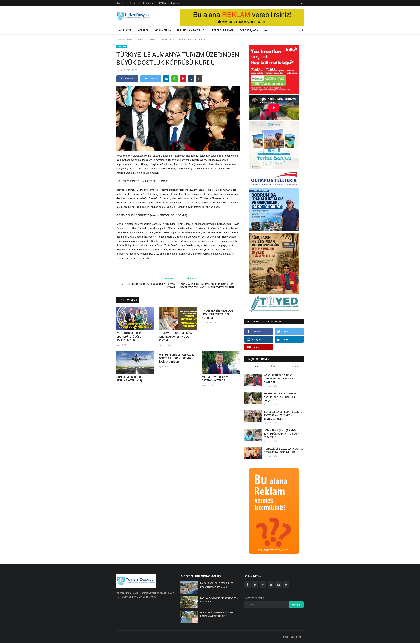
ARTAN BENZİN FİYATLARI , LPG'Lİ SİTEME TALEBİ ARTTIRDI (218, 314)
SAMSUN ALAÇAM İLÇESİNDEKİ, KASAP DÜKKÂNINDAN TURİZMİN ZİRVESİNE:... (281, 434)
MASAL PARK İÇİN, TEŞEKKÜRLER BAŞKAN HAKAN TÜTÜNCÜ (216, 585)
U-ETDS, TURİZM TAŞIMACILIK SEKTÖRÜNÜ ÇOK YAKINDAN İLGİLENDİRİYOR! (177, 358)
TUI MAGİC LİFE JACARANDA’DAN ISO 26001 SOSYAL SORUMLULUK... (284, 450)
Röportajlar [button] (248, 30)
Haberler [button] (142, 30)
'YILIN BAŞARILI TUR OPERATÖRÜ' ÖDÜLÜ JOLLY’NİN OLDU (128, 337)
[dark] (302, 3)
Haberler (130, 39)
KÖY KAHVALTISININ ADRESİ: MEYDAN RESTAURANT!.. (219, 600)
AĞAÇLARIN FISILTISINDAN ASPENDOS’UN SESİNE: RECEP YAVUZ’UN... (280, 378)
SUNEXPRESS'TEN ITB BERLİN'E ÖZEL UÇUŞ (129, 378)
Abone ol (296, 604)
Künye (132, 3)
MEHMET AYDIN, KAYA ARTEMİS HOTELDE (215, 378)
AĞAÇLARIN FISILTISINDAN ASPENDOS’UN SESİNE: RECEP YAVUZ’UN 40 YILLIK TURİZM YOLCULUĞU (207, 285)
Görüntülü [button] (162, 30)
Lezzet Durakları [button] (222, 30)
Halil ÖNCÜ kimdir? (147, 3)
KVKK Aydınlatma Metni (169, 3)
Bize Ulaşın (121, 3)
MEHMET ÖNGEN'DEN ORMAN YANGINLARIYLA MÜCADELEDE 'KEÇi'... (280, 397)
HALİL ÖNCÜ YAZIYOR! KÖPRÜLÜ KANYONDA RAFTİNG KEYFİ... (216, 614)
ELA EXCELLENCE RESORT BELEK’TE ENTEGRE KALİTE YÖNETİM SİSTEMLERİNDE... (283, 415)
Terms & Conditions (291, 636)
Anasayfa (125, 30)
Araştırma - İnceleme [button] (190, 30)
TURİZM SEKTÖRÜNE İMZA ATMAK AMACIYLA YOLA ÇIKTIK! (175, 337)
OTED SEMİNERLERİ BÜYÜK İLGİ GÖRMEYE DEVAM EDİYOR (148, 285)
